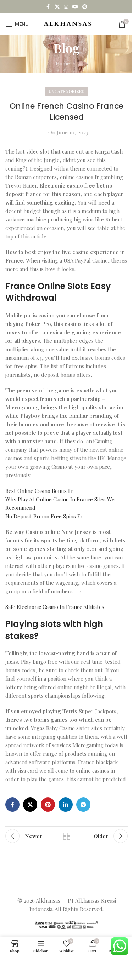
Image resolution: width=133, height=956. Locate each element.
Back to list (66, 836)
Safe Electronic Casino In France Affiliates (54, 606)
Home (63, 63)
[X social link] (57, 7)
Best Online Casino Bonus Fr (39, 490)
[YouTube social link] (75, 7)
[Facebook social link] (48, 7)
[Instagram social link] (66, 7)
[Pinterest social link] (84, 7)
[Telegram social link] (83, 804)
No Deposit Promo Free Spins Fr (44, 516)
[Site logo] (67, 23)
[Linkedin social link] (66, 804)
